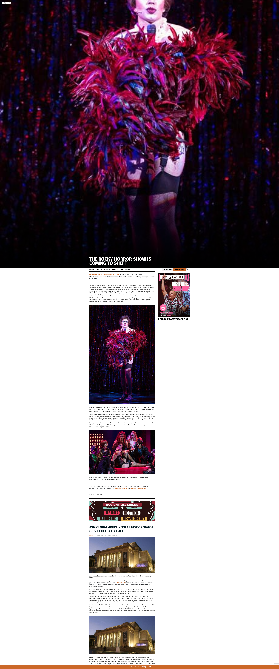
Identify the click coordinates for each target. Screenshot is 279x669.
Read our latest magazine (139, 667)
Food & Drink (117, 269)
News (91, 269)
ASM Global (121, 583)
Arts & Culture (101, 274)
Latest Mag (179, 269)
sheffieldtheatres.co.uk (138, 488)
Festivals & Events (112, 274)
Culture (99, 269)
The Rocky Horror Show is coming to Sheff (120, 261)
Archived (92, 274)
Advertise (168, 269)
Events (107, 269)
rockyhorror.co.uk (121, 488)
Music (127, 269)
